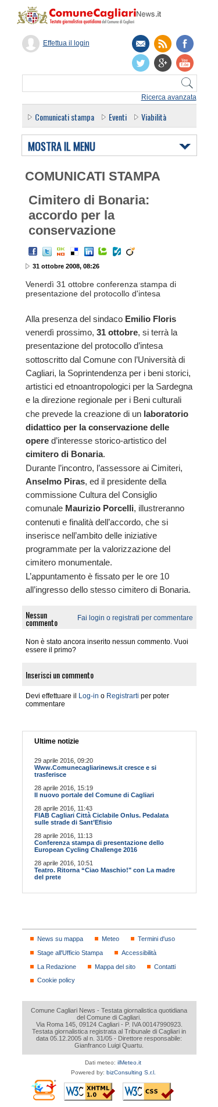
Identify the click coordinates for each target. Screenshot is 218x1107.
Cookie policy (56, 980)
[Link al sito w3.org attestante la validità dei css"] (148, 1092)
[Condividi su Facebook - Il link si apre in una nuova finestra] (33, 251)
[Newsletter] (140, 43)
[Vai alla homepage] (94, 15)
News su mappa (60, 938)
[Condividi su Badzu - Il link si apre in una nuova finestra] (116, 251)
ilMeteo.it (129, 1062)
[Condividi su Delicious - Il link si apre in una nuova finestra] (75, 251)
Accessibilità (138, 952)
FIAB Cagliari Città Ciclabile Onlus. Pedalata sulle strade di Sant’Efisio (101, 819)
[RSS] (162, 43)
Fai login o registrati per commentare (135, 618)
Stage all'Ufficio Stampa (70, 952)
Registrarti (122, 696)
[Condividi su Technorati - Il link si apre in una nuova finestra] (103, 251)
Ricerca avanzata (168, 97)
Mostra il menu (61, 147)
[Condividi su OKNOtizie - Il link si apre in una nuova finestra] (61, 251)
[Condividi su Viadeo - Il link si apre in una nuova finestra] (130, 251)
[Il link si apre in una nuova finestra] (185, 43)
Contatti (165, 966)
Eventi (118, 117)
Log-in (88, 696)
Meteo (110, 938)
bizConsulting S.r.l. (131, 1072)
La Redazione (56, 966)
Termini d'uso (156, 938)
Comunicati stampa (64, 117)
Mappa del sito (115, 966)
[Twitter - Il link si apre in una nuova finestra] (47, 251)
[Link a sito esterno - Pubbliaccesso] (43, 1090)
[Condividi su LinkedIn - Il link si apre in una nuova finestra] (89, 251)
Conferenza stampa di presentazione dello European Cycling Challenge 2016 (99, 846)
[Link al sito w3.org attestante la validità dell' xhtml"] (89, 1092)
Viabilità (153, 117)
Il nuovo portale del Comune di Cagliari (94, 794)
